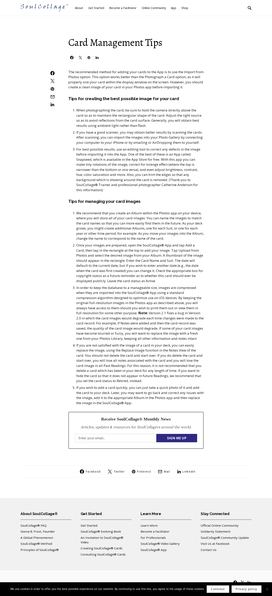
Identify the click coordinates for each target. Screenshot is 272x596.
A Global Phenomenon (37, 538)
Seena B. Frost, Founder (38, 531)
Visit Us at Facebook (215, 544)
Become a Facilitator (155, 531)
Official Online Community (220, 525)
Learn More (149, 525)
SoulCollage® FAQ (34, 525)
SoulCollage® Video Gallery (160, 544)
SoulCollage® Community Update (225, 538)
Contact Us (208, 550)
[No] (267, 589)
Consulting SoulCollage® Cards (103, 554)
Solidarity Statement (215, 531)
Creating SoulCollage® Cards (101, 548)
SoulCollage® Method (36, 544)
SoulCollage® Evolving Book (101, 531)
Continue (218, 589)
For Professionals (153, 538)
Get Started (89, 525)
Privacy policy (246, 589)
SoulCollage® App (154, 550)
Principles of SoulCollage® (40, 550)
